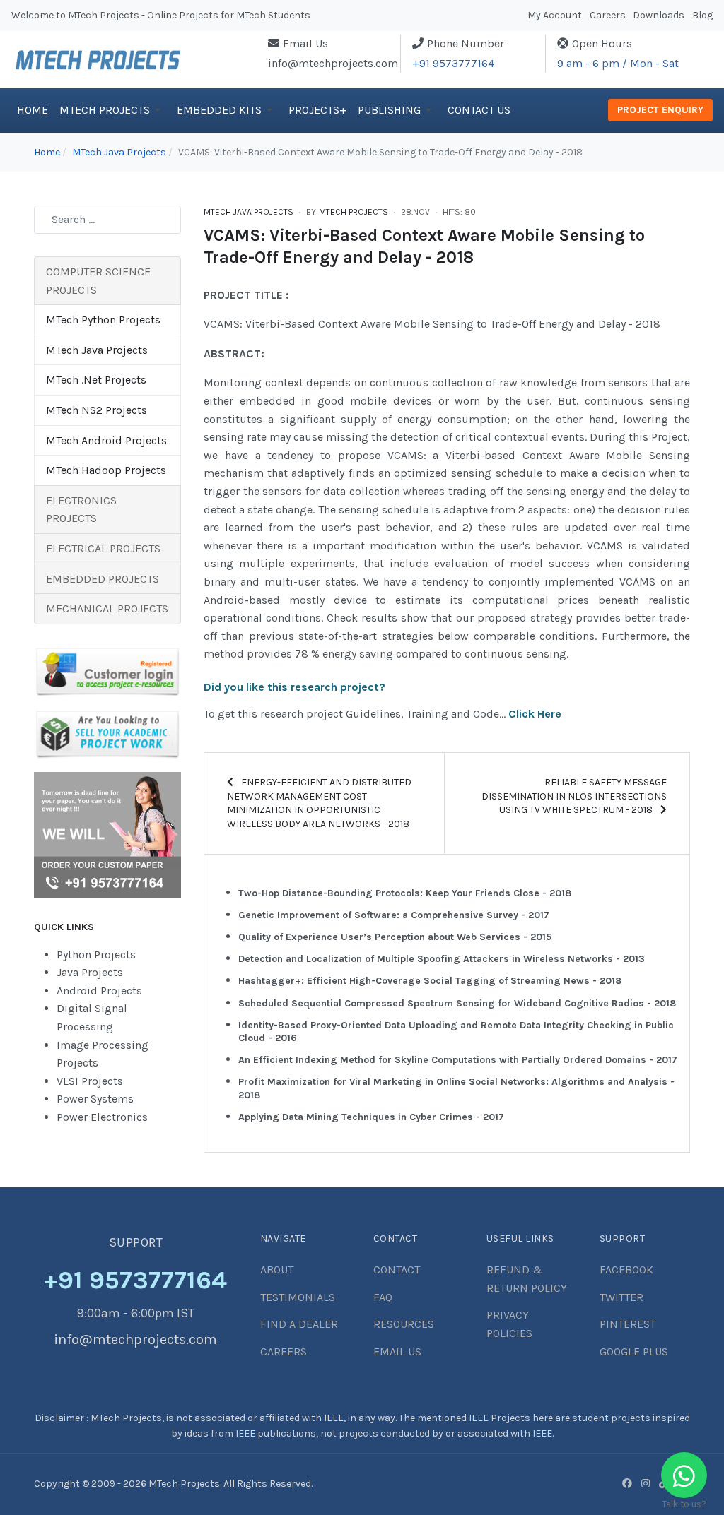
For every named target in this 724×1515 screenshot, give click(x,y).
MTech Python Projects (103, 319)
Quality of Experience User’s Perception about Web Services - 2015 (394, 937)
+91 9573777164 (453, 63)
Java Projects (90, 972)
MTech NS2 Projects (96, 410)
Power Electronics (102, 1117)
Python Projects (96, 954)
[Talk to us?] (684, 1475)
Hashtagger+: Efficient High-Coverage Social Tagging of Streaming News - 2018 (429, 981)
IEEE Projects (500, 1418)
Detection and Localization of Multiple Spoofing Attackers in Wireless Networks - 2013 (441, 959)
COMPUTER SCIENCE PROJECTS (98, 281)
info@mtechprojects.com (333, 63)
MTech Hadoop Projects (106, 470)
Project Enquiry (660, 110)
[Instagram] (645, 1483)
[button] (112, 110)
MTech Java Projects (248, 212)
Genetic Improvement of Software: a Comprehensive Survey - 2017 (393, 915)
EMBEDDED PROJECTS (102, 579)
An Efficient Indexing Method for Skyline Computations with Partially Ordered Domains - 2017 (457, 1060)
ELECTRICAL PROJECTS (103, 548)
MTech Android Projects (106, 440)
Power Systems (95, 1098)
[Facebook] (627, 1483)
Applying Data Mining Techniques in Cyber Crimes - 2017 (371, 1117)
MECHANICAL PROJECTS (107, 608)
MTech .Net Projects (96, 379)
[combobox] (107, 220)
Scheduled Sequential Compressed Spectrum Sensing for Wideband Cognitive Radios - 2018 (457, 1003)
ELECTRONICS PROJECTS (81, 509)
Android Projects (99, 990)
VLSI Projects (90, 1081)
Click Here (534, 713)
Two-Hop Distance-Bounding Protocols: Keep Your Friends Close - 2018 (404, 893)
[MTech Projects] (98, 58)
